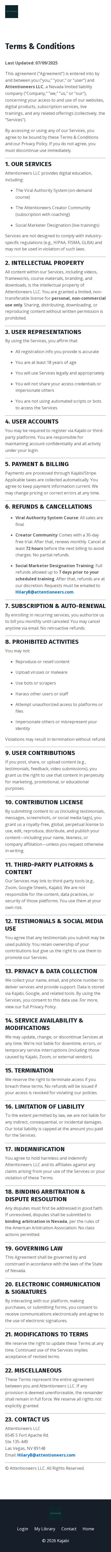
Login (22, 1529)
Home (88, 1529)
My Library (44, 1529)
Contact (68, 1529)
